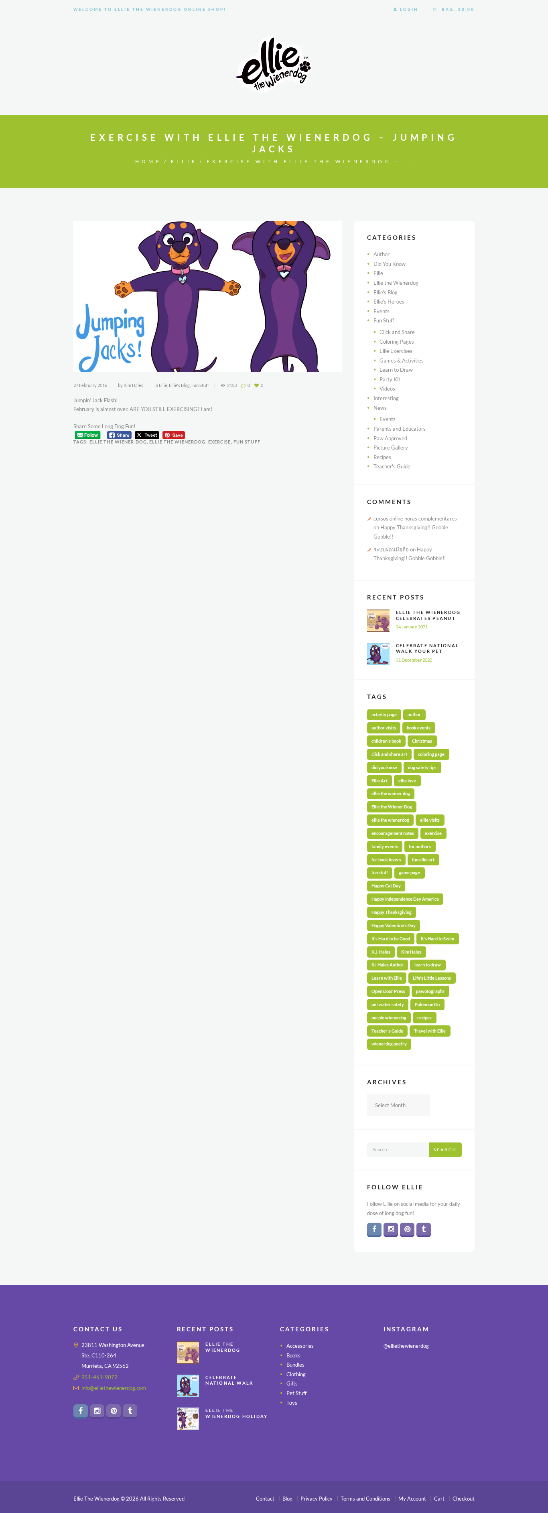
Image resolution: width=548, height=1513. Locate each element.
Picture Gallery (390, 447)
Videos (387, 388)
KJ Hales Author (387, 964)
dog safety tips (422, 767)
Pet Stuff (296, 1393)
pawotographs (430, 991)
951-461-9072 (99, 1377)
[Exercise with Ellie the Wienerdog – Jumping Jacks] (207, 296)
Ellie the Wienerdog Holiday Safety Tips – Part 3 (236, 1416)
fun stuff (246, 441)
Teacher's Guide (391, 466)
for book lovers (386, 859)
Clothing (296, 1374)
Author (381, 254)
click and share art (389, 754)
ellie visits (430, 819)
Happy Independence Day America (405, 898)
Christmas (422, 740)
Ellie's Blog (179, 385)
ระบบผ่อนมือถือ (391, 549)
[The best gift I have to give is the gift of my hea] (461, 1410)
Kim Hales (133, 385)
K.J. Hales (380, 951)
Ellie (184, 161)
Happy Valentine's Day (393, 925)
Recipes (382, 457)
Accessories (300, 1346)
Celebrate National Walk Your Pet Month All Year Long (427, 654)
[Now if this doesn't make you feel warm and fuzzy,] (397, 1390)
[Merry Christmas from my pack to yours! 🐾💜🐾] (397, 1371)
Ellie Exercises (396, 351)
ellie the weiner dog (390, 793)
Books (293, 1355)
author (414, 714)
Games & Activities (402, 360)
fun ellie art (423, 859)
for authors (420, 846)
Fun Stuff (200, 385)
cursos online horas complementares (415, 518)
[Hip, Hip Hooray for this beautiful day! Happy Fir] (429, 1390)
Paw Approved (390, 438)
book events (418, 727)
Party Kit (390, 379)
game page (409, 872)
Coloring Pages (397, 341)
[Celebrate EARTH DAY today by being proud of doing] (461, 1371)
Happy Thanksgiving (391, 912)
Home (148, 161)
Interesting (386, 398)
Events (381, 311)
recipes (424, 1017)
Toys (291, 1403)
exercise (219, 441)
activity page (384, 714)
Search (445, 1149)
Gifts (292, 1384)
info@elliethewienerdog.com (113, 1388)
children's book (386, 740)
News (380, 408)
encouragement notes (392, 833)
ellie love (407, 780)
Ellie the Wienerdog (395, 283)
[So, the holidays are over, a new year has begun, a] (429, 1410)
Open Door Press (388, 991)
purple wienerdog (388, 1017)
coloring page (431, 754)
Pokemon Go (427, 1004)
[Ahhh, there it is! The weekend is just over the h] (397, 1410)
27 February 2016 (90, 385)
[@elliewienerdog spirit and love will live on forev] (429, 1371)
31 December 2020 (414, 659)
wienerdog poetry (389, 1043)
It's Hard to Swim (437, 938)
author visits (383, 727)
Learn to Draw (396, 370)
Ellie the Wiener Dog (118, 441)
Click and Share (397, 332)
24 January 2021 (412, 626)
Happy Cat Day (386, 885)
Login (409, 9)
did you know (384, 767)
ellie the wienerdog (177, 441)
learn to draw (427, 964)
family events (384, 846)
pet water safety (387, 1004)
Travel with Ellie (430, 1030)
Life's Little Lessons (432, 977)
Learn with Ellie (386, 977)
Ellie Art (379, 780)
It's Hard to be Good (390, 938)
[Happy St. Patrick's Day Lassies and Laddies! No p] (461, 1390)
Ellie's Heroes (388, 301)
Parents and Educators (399, 428)
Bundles (295, 1365)
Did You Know (389, 264)
